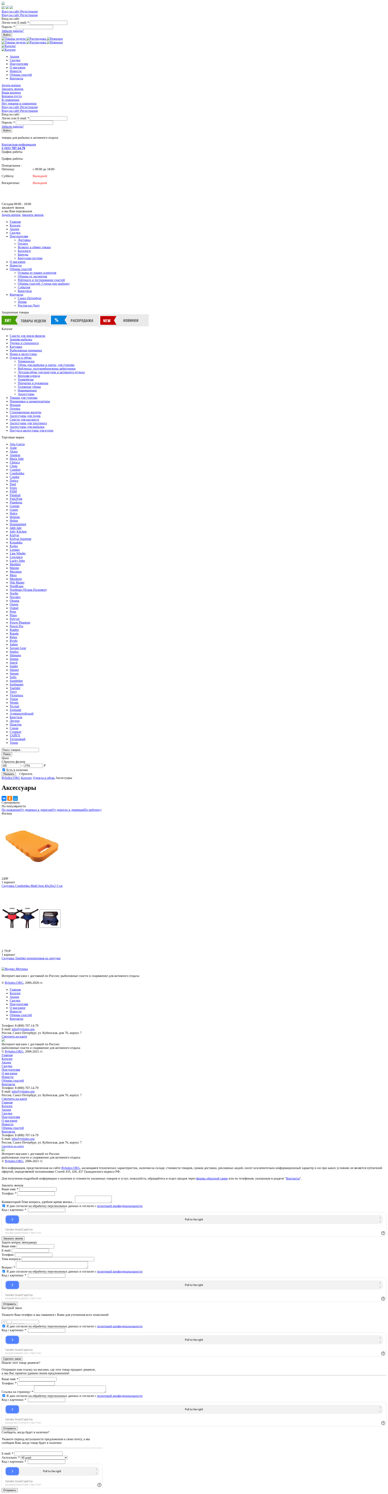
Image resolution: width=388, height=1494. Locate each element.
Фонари (15, 405)
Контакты (16, 78)
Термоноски (26, 361)
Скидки (15, 60)
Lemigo (15, 549)
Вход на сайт (11, 11)
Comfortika (17, 473)
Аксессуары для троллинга (28, 423)
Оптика (15, 408)
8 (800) (13, 148)
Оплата (23, 243)
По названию (11, 810)
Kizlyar (14, 535)
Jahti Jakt (15, 528)
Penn (13, 611)
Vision (14, 699)
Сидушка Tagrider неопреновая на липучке (31, 958)
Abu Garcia (17, 444)
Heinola (15, 517)
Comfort (15, 469)
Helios (14, 520)
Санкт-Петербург (30, 298)
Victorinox (16, 695)
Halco (13, 513)
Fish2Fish (16, 498)
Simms (14, 659)
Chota (13, 466)
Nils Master (17, 582)
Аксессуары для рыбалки (27, 427)
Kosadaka (16, 542)
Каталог (15, 225)
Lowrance (16, 557)
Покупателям (19, 64)
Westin (14, 702)
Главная (15, 221)
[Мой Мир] (15, 798)
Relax (13, 637)
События (24, 287)
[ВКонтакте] (4, 798)
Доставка (24, 240)
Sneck (14, 662)
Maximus (16, 571)
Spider (14, 666)
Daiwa (14, 480)
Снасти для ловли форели (27, 336)
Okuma (14, 600)
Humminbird (18, 524)
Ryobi (13, 640)
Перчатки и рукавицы (33, 383)
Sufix (13, 677)
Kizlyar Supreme (20, 539)
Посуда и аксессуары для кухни (31, 430)
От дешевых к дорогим (36, 810)
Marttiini (15, 564)
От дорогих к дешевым (68, 810)
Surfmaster (16, 684)
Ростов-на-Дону (29, 305)
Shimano (15, 655)
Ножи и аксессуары (23, 354)
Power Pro (16, 626)
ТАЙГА (15, 735)
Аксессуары (26, 394)
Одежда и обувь (21, 357)
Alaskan (15, 455)
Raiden (14, 630)
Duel (13, 484)
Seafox (14, 651)
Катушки (16, 346)
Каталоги (24, 251)
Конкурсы (25, 291)
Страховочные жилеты (25, 412)
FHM (13, 491)
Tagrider (15, 688)
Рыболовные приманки (26, 350)
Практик (16, 724)
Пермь (22, 302)
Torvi (13, 691)
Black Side (17, 458)
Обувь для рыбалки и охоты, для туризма (46, 365)
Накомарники (27, 390)
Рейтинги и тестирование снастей (41, 280)
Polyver (15, 619)
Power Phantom (20, 622)
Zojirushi (15, 710)
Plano (13, 615)
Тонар (14, 742)
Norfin (14, 593)
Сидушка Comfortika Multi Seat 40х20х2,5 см (32, 886)
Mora (13, 575)
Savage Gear (18, 648)
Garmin (14, 506)
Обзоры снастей (21, 74)
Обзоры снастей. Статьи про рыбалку (44, 283)
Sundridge (16, 680)
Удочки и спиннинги (24, 343)
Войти (7, 34)
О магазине (17, 67)
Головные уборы (29, 386)
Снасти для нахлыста (24, 419)
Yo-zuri (14, 706)
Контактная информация (19, 144)
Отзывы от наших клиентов (37, 272)
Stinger (14, 670)
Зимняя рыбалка (21, 339)
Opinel (14, 608)
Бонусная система (30, 258)
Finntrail (15, 495)
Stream (14, 673)
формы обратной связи (212, 1178)
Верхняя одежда (29, 376)
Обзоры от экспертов (32, 276)
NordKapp (16, 586)
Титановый (17, 739)
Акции (14, 56)
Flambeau (16, 502)
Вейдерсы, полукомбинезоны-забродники (47, 368)
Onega (14, 604)
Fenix (13, 488)
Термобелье (26, 379)
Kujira (14, 546)
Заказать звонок (12, 89)
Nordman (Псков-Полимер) (28, 589)
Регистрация (29, 11)
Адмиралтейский (22, 713)
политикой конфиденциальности (119, 1206)
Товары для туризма (23, 397)
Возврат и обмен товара (34, 247)
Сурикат (15, 731)
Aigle (13, 448)
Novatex (15, 597)
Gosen (14, 509)
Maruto (14, 568)
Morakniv (16, 579)
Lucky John (17, 560)
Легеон (15, 721)
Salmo (14, 644)
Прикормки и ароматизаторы (30, 401)
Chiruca (15, 462)
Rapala (14, 633)
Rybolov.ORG (11, 778)
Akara (14, 451)
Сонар (14, 728)
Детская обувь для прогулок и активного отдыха (51, 372)
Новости (16, 71)
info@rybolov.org (23, 1029)
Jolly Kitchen (18, 531)
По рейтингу (93, 810)
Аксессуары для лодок (25, 416)
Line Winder (18, 553)
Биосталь (16, 717)
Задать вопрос (11, 85)
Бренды (23, 254)
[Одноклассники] (9, 798)
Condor (14, 477)
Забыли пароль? (13, 31)
